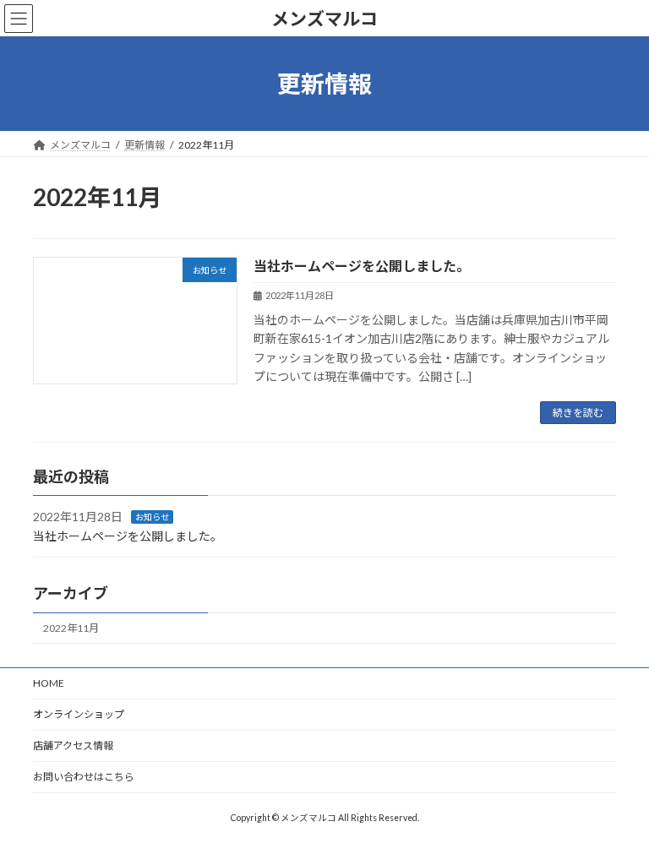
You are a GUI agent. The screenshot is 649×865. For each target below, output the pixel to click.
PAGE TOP (618, 821)
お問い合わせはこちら (83, 776)
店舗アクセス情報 (73, 745)
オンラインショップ (78, 714)
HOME (48, 683)
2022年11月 (71, 629)
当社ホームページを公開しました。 (362, 266)
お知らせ (152, 518)
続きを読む (578, 412)
